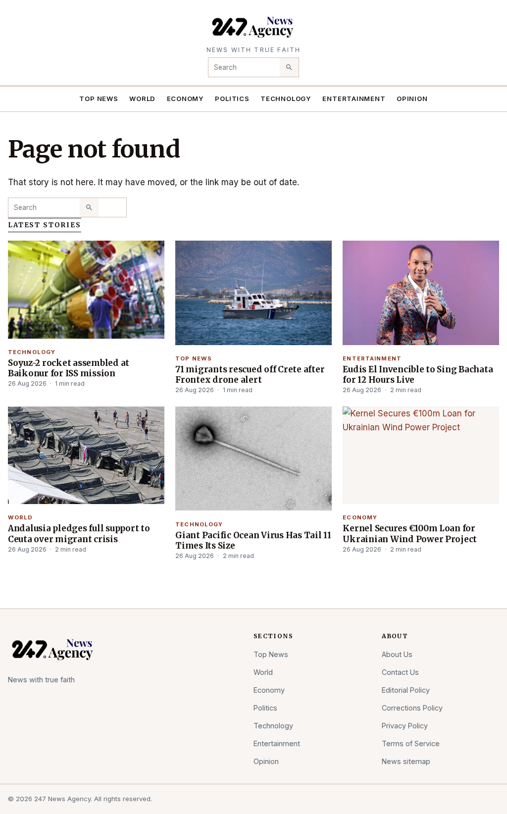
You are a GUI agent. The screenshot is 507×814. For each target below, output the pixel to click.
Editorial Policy (406, 690)
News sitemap (406, 761)
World (142, 98)
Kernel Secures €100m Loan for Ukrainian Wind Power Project (410, 533)
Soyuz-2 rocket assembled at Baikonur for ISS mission (68, 368)
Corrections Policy (412, 708)
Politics (232, 98)
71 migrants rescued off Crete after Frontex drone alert (249, 374)
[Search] (289, 67)
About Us (397, 654)
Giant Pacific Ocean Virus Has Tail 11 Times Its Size (253, 540)
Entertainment (353, 98)
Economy (185, 98)
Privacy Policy (405, 725)
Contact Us (400, 672)
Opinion (412, 98)
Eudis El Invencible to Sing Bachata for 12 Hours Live (418, 374)
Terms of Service (411, 743)
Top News (98, 98)
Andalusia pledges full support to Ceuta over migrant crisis (79, 533)
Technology (285, 98)
